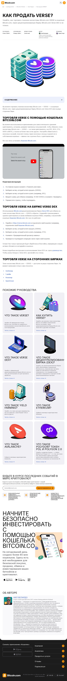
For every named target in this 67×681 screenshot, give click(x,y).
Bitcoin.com (18, 211)
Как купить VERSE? (44, 317)
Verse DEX (45, 211)
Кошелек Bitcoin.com (28, 141)
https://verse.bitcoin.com (22, 223)
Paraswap (9, 278)
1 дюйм (8, 274)
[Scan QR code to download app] (29, 580)
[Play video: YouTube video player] (33, 161)
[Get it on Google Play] (20, 580)
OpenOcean (10, 281)
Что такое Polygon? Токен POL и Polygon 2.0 (49, 447)
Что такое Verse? (17, 315)
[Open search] (60, 2)
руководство (57, 250)
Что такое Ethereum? (43, 406)
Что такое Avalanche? (13, 445)
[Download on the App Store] (8, 580)
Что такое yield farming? (16, 406)
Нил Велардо (20, 597)
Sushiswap (9, 271)
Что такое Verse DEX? (16, 359)
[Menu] (64, 2)
